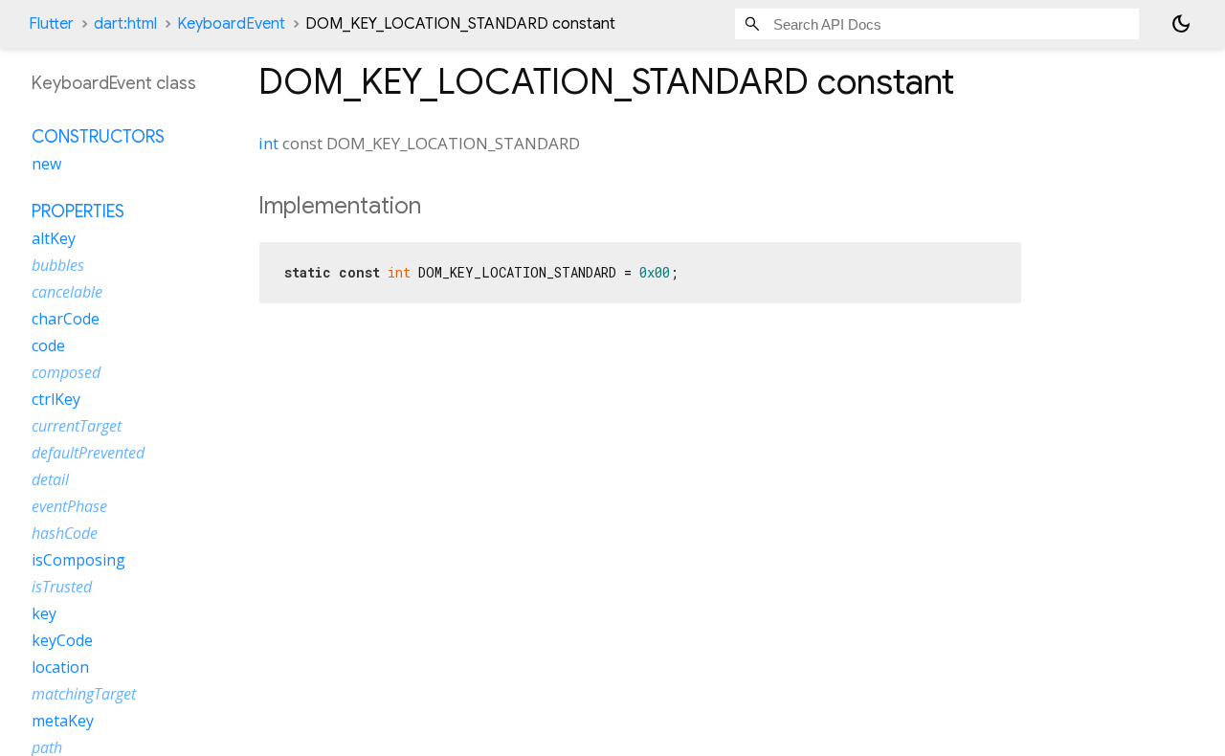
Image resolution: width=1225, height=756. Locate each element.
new (46, 163)
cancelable (67, 291)
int (268, 143)
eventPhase (69, 506)
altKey (54, 238)
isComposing (78, 559)
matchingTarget (84, 693)
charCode (66, 318)
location (60, 667)
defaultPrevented (88, 452)
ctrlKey (56, 399)
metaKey (63, 720)
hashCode (65, 533)
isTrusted (62, 586)
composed (66, 372)
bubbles (58, 265)
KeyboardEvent (231, 23)
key (44, 613)
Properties (78, 211)
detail (50, 479)
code (48, 345)
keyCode (62, 640)
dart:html (125, 23)
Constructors (98, 136)
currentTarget (77, 425)
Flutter (51, 23)
